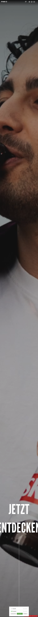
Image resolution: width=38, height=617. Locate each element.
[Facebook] (31, 1)
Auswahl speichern (13, 613)
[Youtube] (34, 1)
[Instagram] (29, 1)
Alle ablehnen (25, 613)
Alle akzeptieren (20, 613)
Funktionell (14, 611)
